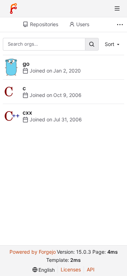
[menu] (43, 270)
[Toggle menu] (117, 8)
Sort (109, 44)
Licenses (71, 269)
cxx (27, 112)
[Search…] (91, 44)
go (26, 63)
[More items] (121, 24)
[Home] (13, 8)
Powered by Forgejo (33, 252)
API (91, 269)
